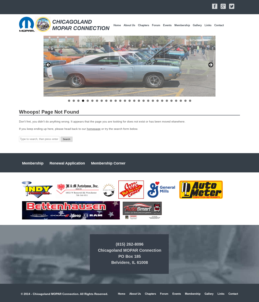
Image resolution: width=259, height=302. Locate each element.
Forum (156, 25)
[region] (129, 66)
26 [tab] (185, 101)
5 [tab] (88, 101)
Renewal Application (67, 163)
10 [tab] (111, 101)
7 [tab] (97, 101)
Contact (219, 25)
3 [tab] (78, 101)
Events (167, 25)
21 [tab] (162, 101)
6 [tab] (92, 101)
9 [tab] (106, 101)
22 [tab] (167, 101)
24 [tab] (176, 101)
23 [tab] (171, 101)
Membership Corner (108, 163)
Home (117, 25)
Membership (182, 25)
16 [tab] (139, 101)
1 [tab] (69, 101)
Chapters (143, 25)
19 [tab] (153, 101)
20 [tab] (157, 101)
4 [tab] (83, 101)
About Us (129, 25)
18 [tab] (148, 101)
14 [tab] (129, 101)
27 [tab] (190, 101)
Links (208, 25)
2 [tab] (74, 101)
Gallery (197, 25)
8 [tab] (102, 101)
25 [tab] (181, 101)
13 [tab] (125, 101)
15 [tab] (134, 101)
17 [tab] (143, 101)
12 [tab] (120, 101)
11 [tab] (116, 101)
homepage (94, 128)
